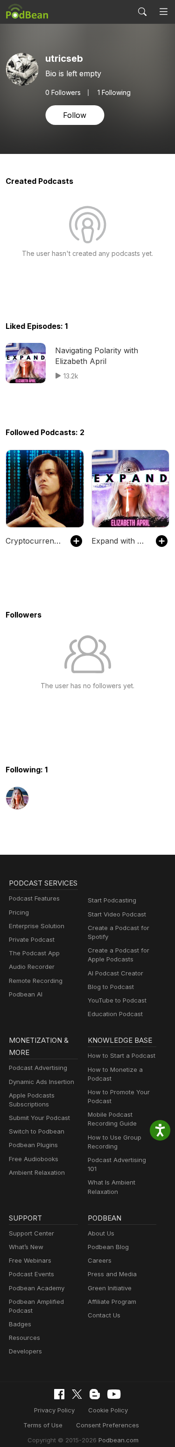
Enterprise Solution (36, 926)
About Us (101, 1233)
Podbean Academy (36, 1288)
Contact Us (104, 1315)
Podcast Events (31, 1274)
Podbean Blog (108, 1247)
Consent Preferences (107, 1425)
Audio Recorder (32, 966)
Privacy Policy (54, 1410)
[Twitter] (77, 1394)
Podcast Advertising (38, 1067)
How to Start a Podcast (121, 1055)
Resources (24, 1337)
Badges (20, 1324)
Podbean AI (25, 994)
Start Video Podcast (117, 914)
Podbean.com (118, 1440)
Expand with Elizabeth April (119, 540)
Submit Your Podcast (39, 1117)
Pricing (19, 912)
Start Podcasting (112, 900)
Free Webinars (30, 1260)
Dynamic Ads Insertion (41, 1081)
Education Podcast (115, 1014)
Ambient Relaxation (37, 1172)
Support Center (31, 1233)
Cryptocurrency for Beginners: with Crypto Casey (33, 540)
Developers (25, 1351)
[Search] (142, 11)
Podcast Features (34, 898)
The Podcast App (34, 953)
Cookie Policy (108, 1410)
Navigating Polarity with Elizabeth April (96, 355)
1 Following (114, 92)
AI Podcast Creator (115, 973)
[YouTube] (113, 1394)
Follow (74, 115)
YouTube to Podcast (117, 1000)
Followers (63, 92)
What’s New (26, 1247)
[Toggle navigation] (163, 12)
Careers (100, 1260)
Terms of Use (43, 1425)
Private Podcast (32, 939)
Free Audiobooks (33, 1159)
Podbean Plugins (33, 1145)
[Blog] (95, 1394)
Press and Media (112, 1274)
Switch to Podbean (36, 1131)
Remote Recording (36, 980)
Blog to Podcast (111, 986)
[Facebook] (59, 1394)
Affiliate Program (112, 1301)
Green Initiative (110, 1288)
